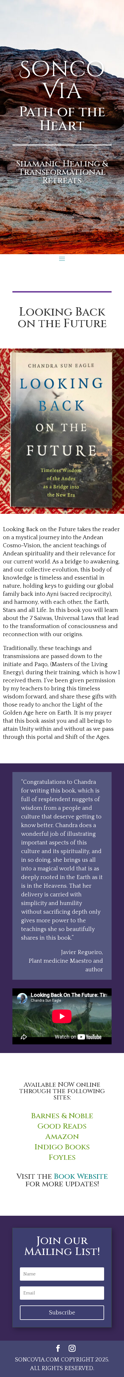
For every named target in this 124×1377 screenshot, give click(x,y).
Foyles (62, 1158)
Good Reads (62, 1126)
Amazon (62, 1137)
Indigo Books (62, 1147)
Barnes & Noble (62, 1116)
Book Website (81, 1177)
